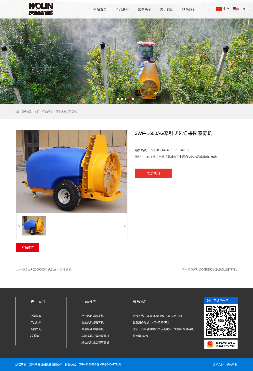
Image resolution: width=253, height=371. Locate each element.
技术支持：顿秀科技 (225, 364)
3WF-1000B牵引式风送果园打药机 (214, 269)
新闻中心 (35, 329)
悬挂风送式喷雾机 (92, 315)
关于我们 (166, 9)
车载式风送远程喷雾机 (95, 335)
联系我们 (189, 9)
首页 (36, 111)
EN (242, 9)
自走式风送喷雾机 (92, 322)
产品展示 (122, 9)
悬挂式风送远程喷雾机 (95, 342)
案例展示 (144, 9)
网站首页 (100, 9)
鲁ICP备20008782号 (109, 364)
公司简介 (35, 315)
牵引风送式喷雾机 (66, 111)
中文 (226, 9)
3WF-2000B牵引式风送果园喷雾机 (48, 269)
